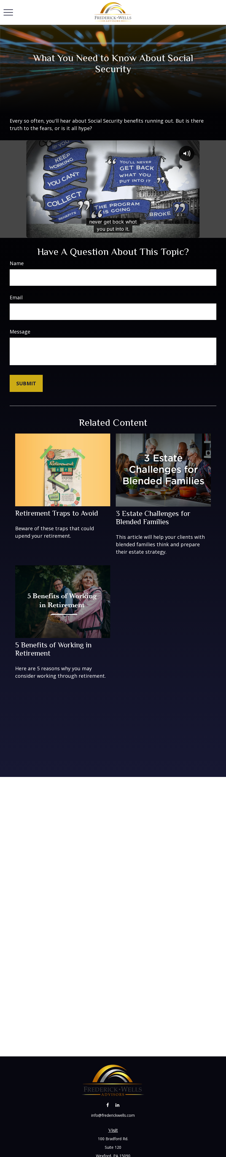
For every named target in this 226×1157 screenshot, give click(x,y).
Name (17, 263)
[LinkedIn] (117, 1105)
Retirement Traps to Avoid (56, 513)
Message (20, 331)
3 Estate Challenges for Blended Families (153, 517)
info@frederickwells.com (113, 1115)
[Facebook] (107, 1105)
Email (16, 297)
